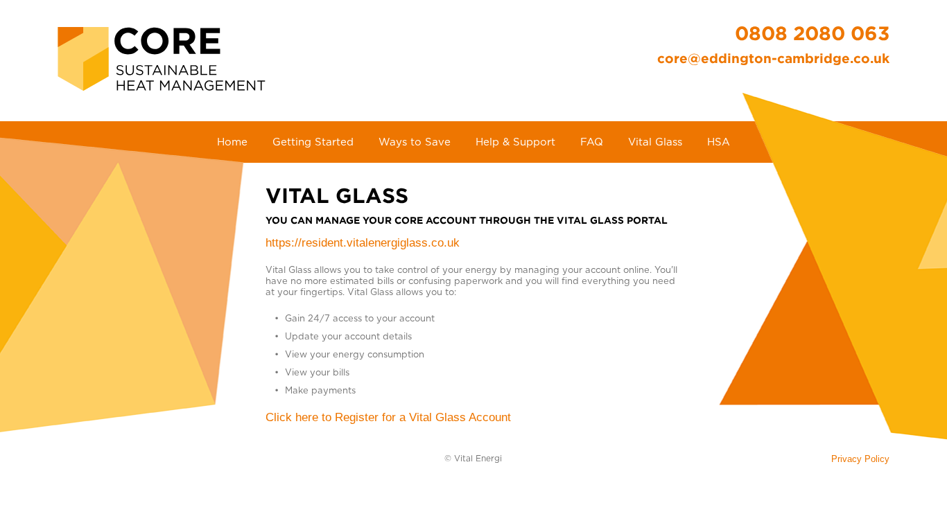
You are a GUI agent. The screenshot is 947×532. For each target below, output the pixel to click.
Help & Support (515, 142)
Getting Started (313, 142)
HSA (718, 142)
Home (232, 142)
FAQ (591, 142)
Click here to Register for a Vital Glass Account (388, 417)
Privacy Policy (860, 459)
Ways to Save (415, 142)
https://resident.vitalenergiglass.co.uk (363, 242)
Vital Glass (655, 142)
